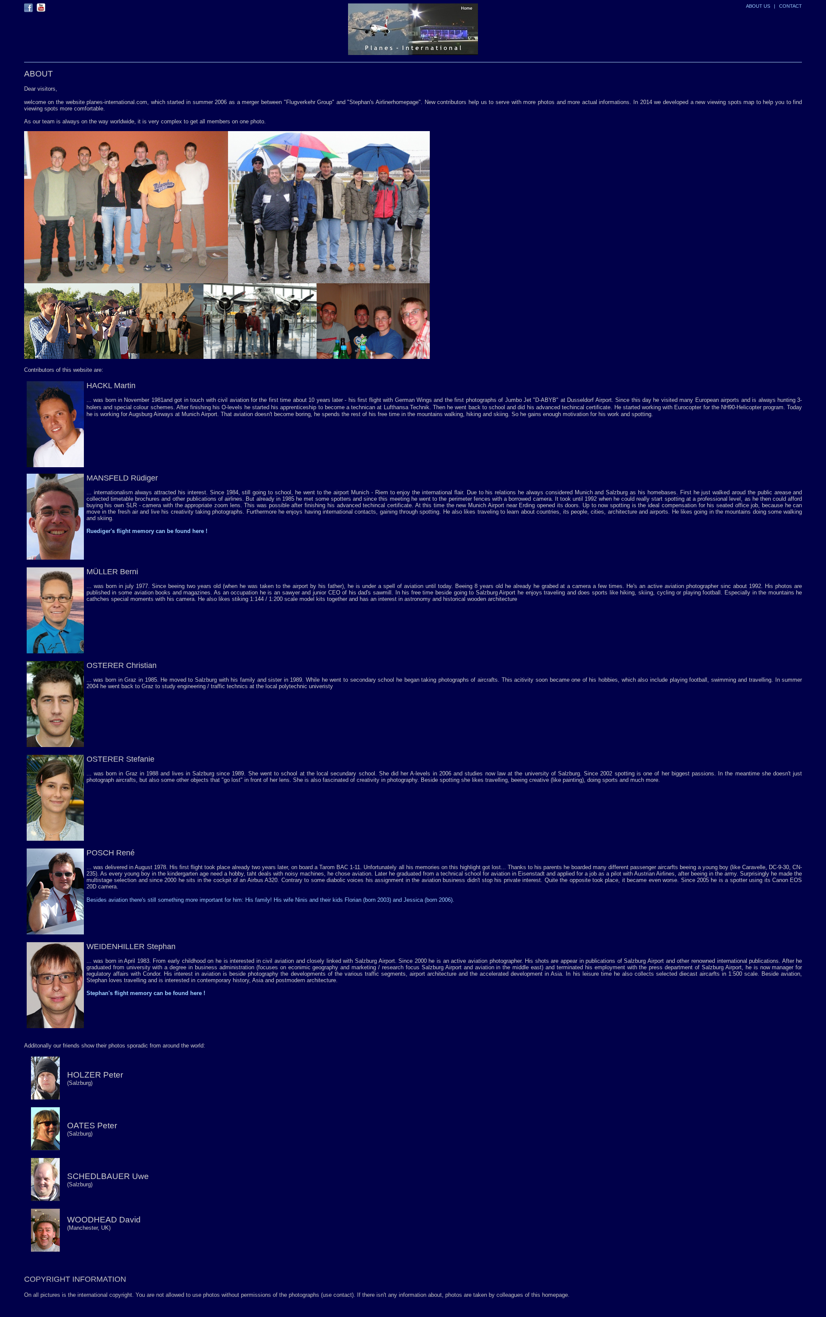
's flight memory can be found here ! (159, 531)
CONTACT (790, 6)
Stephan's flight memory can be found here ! (145, 993)
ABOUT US (758, 6)
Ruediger (98, 531)
